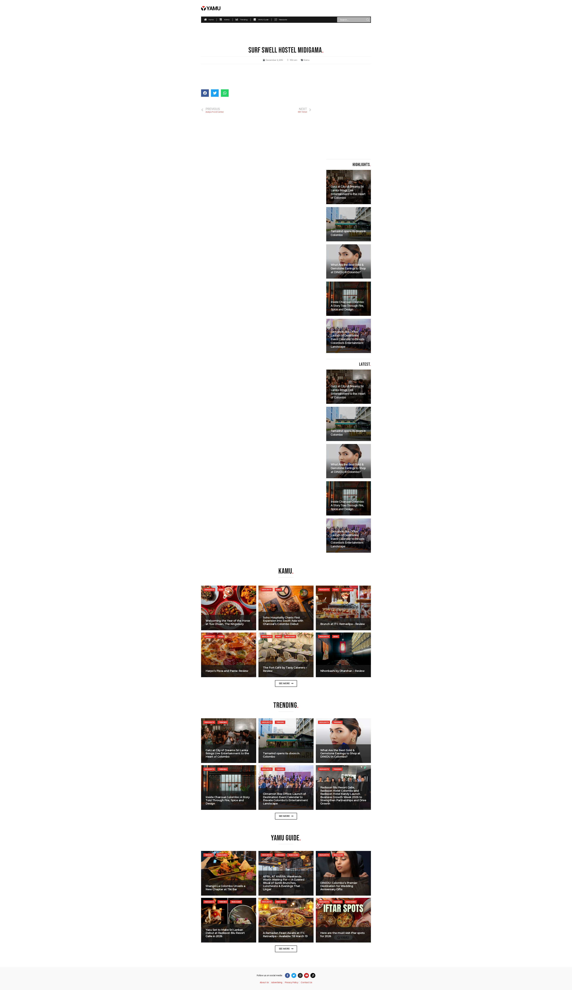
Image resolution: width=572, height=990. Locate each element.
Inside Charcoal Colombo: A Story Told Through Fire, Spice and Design (228, 800)
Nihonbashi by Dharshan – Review (342, 671)
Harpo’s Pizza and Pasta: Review (227, 671)
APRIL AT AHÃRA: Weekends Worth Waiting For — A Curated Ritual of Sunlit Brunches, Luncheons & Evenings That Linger (283, 883)
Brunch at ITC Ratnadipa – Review (342, 624)
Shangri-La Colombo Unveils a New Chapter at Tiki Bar (225, 887)
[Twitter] (293, 975)
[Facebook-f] (287, 975)
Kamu (306, 60)
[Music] (312, 975)
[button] (286, 683)
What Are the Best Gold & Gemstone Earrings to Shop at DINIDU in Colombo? (340, 753)
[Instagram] (300, 975)
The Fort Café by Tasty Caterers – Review (285, 669)
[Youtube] (306, 975)
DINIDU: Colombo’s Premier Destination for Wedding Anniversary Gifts (338, 886)
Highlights (209, 590)
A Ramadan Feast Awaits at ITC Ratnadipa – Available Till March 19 (285, 934)
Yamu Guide (347, 590)
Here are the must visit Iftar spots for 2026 (342, 934)
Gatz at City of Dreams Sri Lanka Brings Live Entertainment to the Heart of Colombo (227, 753)
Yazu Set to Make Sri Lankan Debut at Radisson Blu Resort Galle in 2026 (225, 933)
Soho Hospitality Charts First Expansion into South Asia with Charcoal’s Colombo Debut (283, 621)
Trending (223, 722)
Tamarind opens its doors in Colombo (281, 755)
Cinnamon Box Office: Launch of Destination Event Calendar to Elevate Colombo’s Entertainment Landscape (285, 798)
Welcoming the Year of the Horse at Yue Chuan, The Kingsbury (228, 622)
